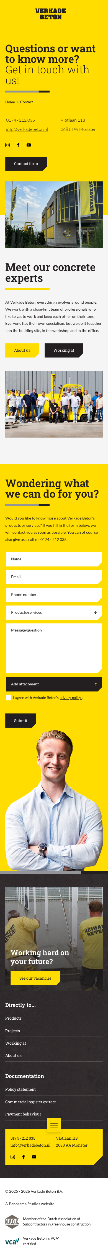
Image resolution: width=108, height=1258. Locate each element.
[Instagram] (8, 145)
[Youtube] (29, 145)
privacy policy (71, 698)
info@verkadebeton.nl (27, 129)
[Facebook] (18, 145)
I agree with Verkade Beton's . (48, 698)
